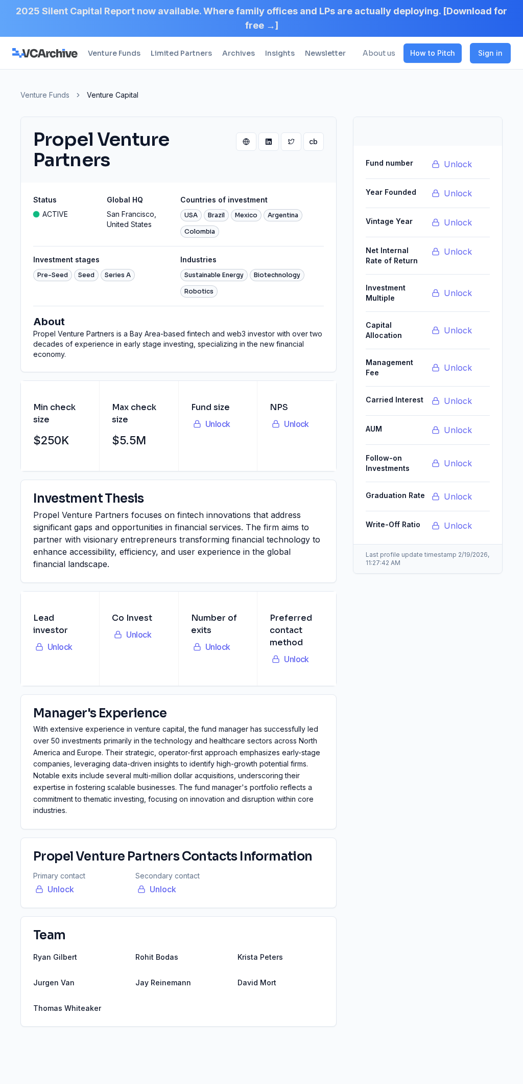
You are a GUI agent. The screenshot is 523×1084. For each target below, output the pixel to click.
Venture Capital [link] (112, 95)
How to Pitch (432, 53)
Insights (280, 53)
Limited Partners (181, 53)
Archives (238, 53)
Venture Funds (114, 53)
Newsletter (325, 53)
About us (379, 53)
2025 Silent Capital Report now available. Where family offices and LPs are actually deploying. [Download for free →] (261, 18)
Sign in (490, 53)
